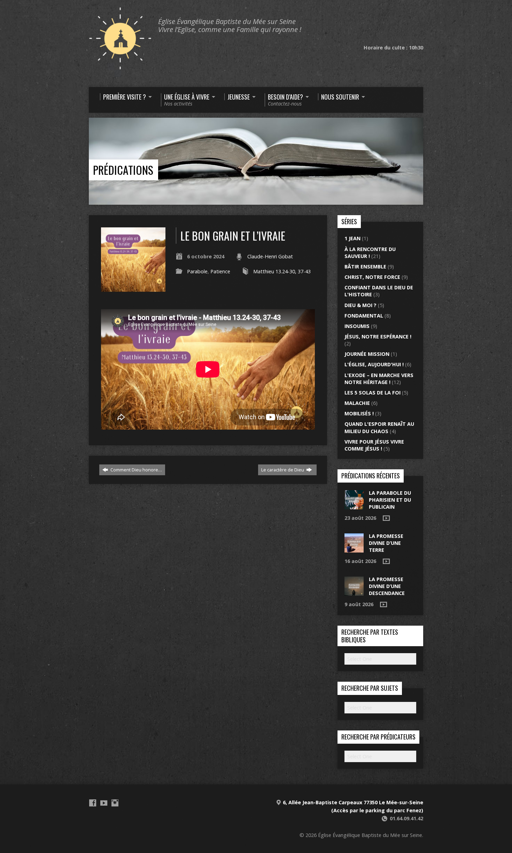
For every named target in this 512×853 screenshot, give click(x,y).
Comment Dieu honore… (135, 470)
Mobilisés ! (359, 413)
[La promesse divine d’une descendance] (354, 592)
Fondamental (363, 315)
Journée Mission (366, 354)
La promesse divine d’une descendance (387, 586)
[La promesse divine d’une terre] (354, 549)
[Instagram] (114, 802)
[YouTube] (103, 802)
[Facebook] (92, 802)
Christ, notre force (372, 277)
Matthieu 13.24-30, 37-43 (282, 271)
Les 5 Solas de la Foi (372, 392)
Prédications (123, 170)
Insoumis (357, 326)
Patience (220, 271)
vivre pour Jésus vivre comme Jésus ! (374, 445)
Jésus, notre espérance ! (377, 336)
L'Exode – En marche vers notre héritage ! (378, 378)
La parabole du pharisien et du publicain (390, 500)
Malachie (357, 403)
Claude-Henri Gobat (270, 256)
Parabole (197, 271)
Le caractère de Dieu (283, 470)
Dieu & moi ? (360, 305)
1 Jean (352, 238)
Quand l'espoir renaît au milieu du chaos (379, 427)
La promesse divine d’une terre (386, 543)
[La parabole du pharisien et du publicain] (354, 505)
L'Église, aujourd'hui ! (374, 364)
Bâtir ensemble (365, 266)
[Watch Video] (386, 518)
